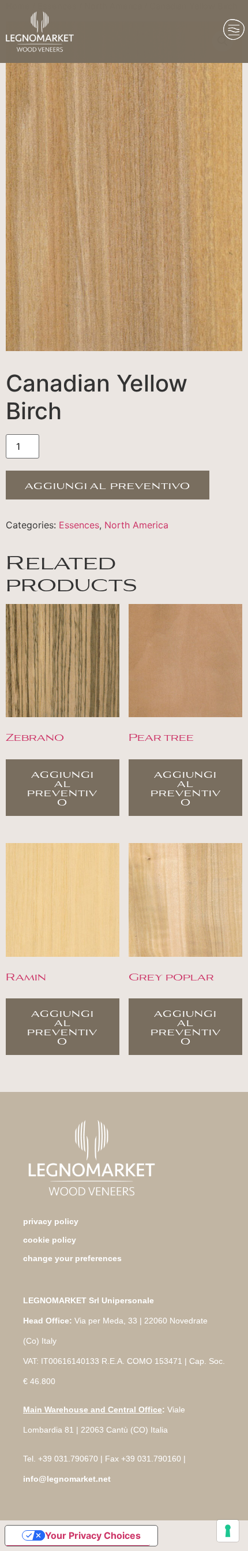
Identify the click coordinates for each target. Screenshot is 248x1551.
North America (136, 525)
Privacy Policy (50, 1221)
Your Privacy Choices (93, 1535)
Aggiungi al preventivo (107, 485)
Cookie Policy (49, 1239)
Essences (79, 525)
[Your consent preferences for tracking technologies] (228, 1531)
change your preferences (72, 1258)
